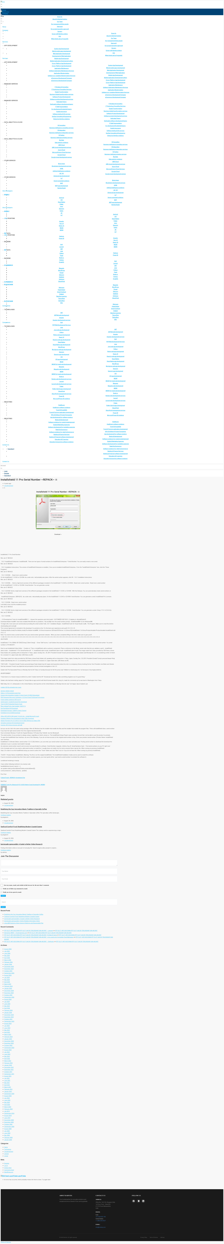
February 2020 (8, 1109)
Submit (3, 895)
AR (61, 213)
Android (61, 197)
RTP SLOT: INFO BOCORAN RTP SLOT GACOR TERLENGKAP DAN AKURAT (76, 930)
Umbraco (61, 279)
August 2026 (7, 949)
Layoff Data (22, 1176)
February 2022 (8, 1063)
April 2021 (7, 1085)
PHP (61, 244)
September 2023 (9, 1021)
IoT (61, 215)
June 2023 (7, 1028)
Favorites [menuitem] (11, 449)
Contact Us (5, 461)
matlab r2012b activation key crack (11, 687)
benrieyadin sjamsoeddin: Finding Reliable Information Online (22, 921)
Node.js (61, 257)
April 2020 (7, 1104)
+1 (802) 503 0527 (101, 1220)
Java (61, 251)
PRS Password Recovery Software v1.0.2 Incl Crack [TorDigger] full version (22, 697)
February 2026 (8, 962)
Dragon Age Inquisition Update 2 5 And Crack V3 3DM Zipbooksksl (20, 695)
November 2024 (9, 993)
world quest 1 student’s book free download (14, 702)
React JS (61, 225)
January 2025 (8, 988)
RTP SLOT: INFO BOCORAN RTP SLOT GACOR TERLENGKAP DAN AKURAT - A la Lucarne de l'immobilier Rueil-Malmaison (39, 937)
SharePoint (61, 281)
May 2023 (7, 1030)
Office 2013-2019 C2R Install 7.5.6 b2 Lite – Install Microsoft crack (20, 716)
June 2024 (7, 1004)
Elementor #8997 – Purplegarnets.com (15, 933)
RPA (61, 303)
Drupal (61, 272)
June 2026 (7, 953)
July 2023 (7, 1026)
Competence (6, 322)
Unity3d (6, 1154)
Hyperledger (61, 290)
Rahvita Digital (61, 188)
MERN (61, 230)
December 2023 (9, 1015)
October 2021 (8, 1072)
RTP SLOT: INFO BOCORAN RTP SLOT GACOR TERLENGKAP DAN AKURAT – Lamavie (28, 930)
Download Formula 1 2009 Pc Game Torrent (13, 710)
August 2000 (7, 1129)
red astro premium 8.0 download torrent (12, 723)
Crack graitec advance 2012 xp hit (11, 699)
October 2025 (8, 971)
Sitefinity (61, 277)
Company (5, 30)
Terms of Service (154, 1237)
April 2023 (7, 1032)
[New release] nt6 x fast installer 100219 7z (13, 706)
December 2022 (9, 1041)
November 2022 (9, 1043)
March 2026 (7, 960)
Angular (61, 221)
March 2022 (7, 1061)
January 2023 (8, 1039)
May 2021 (7, 1083)
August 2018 (7, 1115)
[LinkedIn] (143, 1201)
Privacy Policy (143, 1237)
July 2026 (7, 951)
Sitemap (162, 1237)
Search (3, 907)
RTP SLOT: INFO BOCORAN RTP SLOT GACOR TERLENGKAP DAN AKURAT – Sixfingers (29, 941)
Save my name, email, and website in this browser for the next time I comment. (26, 885)
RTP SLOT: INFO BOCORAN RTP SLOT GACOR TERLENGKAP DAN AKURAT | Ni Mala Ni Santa (30, 935)
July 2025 (7, 977)
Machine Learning (61, 296)
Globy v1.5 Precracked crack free (10, 693)
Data (7, 250)
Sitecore (61, 275)
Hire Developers (7, 207)
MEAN (61, 228)
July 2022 (7, 1052)
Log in (6, 1165)
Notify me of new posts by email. (12, 892)
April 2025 (7, 982)
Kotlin (61, 211)
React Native (61, 202)
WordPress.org (8, 1172)
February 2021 (8, 1089)
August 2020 (7, 1096)
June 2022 (7, 1054)
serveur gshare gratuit (7, 691)
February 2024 (8, 1010)
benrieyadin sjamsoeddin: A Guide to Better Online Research (21, 844)
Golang (61, 260)
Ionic (61, 206)
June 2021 (7, 1080)
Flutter (61, 204)
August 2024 (7, 999)
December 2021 (9, 1067)
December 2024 (9, 990)
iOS (62, 200)
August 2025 (7, 975)
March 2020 (7, 1107)
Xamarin (61, 208)
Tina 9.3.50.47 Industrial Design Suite (11, 704)
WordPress (61, 270)
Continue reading (6, 815)
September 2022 (9, 1047)
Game (6, 1147)
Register (6, 1163)
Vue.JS (61, 223)
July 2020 (7, 1098)
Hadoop (61, 236)
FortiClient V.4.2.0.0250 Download (10, 713)
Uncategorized (8, 485)
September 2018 (9, 1113)
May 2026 (7, 955)
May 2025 (7, 980)
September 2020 (9, 1093)
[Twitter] (138, 1201)
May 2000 (7, 1135)
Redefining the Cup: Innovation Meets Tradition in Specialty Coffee (24, 809)
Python (62, 253)
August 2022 (7, 1050)
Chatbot (61, 294)
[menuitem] (5, 471)
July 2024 (7, 1001)
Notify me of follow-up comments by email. (15, 888)
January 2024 (8, 1012)
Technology (7, 1149)
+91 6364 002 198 (101, 1216)
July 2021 (7, 1078)
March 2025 (7, 984)
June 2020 (7, 1100)
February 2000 (8, 1137)
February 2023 (8, 1036)
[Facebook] (133, 1201)
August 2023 (7, 1023)
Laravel (61, 247)
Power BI (61, 238)
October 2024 (8, 995)
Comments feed (9, 1170)
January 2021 (8, 1091)
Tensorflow (61, 298)
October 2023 (8, 1019)
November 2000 (9, 1122)
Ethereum (61, 287)
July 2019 (7, 1111)
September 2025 (9, 973)
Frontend (9, 235)
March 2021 (7, 1087)
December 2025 (9, 966)
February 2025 (8, 986)
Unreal (6, 1156)
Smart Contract (61, 292)
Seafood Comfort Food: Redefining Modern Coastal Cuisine (21, 827)
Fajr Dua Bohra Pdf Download (9, 708)
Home (4, 27)
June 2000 (7, 1133)
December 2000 (9, 1120)
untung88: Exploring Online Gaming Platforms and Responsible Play (23, 923)
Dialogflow (61, 300)
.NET (61, 249)
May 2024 (7, 1006)
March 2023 (7, 1034)
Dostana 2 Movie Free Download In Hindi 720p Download (17, 718)
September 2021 (9, 1074)
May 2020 (7, 1102)
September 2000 (9, 1126)
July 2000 (7, 1131)
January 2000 (8, 1140)
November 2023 (9, 1017)
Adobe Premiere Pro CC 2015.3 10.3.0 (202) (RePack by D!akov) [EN (20, 720)
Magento (61, 268)
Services (5, 58)
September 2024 (9, 997)
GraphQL (61, 262)
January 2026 (8, 964)
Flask (61, 255)
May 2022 (7, 1056)
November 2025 (9, 969)
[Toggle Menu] (1, 4)
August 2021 (7, 1076)
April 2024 (7, 1008)
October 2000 (8, 1124)
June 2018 (7, 1118)
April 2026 (7, 958)
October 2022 (8, 1045)
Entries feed (7, 1168)
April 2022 (7, 1058)
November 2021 (9, 1069)
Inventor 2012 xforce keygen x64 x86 (11, 725)
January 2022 (8, 1065)
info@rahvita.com (101, 1227)
